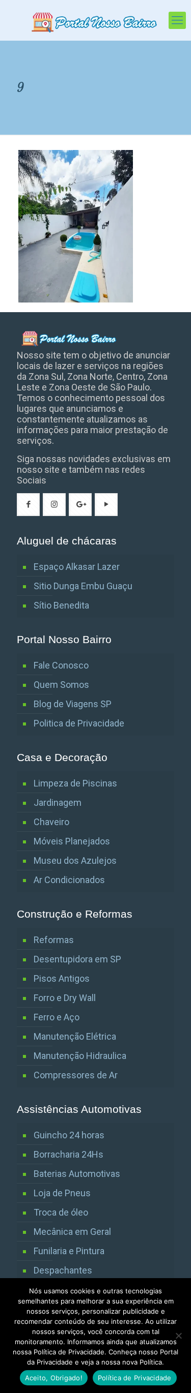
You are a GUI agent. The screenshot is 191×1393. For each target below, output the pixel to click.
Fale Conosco (61, 665)
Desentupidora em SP (77, 959)
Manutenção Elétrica (75, 1036)
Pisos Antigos (62, 978)
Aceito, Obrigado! (54, 1378)
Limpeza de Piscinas (75, 783)
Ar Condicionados (69, 879)
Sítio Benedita (61, 605)
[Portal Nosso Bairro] (95, 20)
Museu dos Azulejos (75, 860)
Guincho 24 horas (69, 1135)
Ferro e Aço (56, 1017)
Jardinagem (57, 802)
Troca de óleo (61, 1212)
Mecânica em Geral (72, 1231)
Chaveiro (51, 821)
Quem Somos (61, 684)
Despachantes (63, 1270)
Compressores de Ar (76, 1075)
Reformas (54, 939)
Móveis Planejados (72, 841)
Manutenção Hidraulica (80, 1055)
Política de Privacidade (135, 1378)
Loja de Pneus (62, 1193)
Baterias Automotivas (77, 1173)
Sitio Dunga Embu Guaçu (83, 586)
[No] (178, 1335)
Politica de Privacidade (79, 723)
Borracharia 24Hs (68, 1154)
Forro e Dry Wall (65, 997)
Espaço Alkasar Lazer (77, 566)
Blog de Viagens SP (73, 704)
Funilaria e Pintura (69, 1251)
